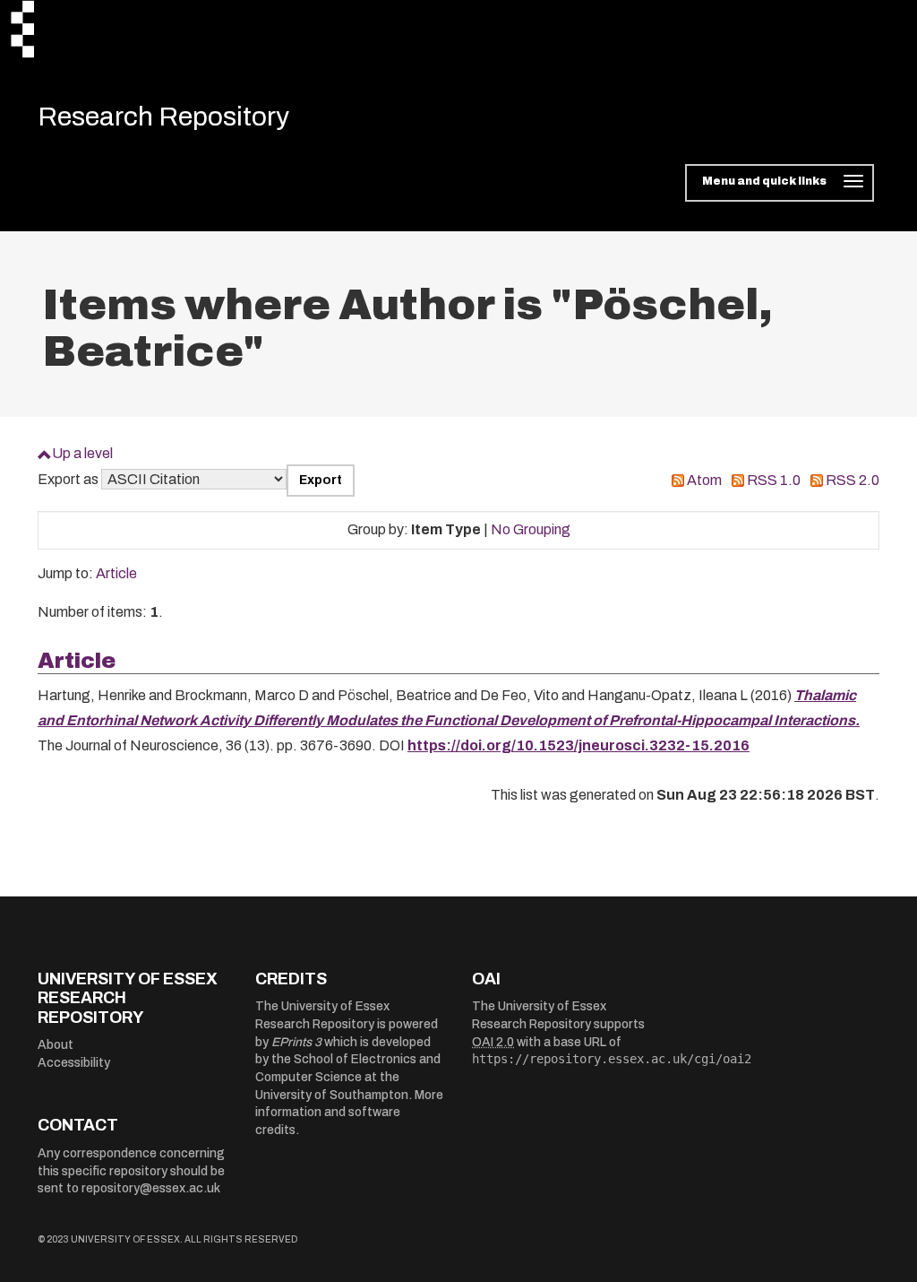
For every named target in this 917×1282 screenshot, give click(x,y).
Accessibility (74, 1063)
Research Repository (163, 116)
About (55, 1045)
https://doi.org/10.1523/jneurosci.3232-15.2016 (578, 745)
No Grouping (530, 529)
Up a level (82, 453)
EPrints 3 (296, 1042)
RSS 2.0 (852, 480)
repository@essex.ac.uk (150, 1188)
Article (116, 573)
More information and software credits (349, 1112)
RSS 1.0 (774, 480)
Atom (704, 480)
